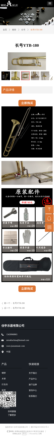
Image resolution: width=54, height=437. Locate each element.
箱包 (4, 402)
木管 (4, 379)
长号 (23, 30)
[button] (50, 3)
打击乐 (5, 384)
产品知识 (6, 407)
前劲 (4, 396)
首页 (5, 30)
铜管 (14, 30)
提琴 (4, 390)
